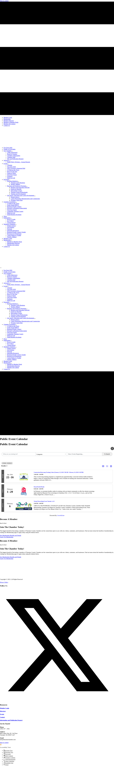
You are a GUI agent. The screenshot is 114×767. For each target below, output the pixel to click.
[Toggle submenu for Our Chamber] (12, 151)
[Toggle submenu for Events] (8, 286)
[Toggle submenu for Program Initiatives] (18, 181)
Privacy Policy (4, 582)
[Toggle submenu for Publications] (11, 218)
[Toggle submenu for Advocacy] (10, 283)
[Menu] (0, 267)
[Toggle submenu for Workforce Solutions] (16, 224)
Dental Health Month (39, 487)
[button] (112, 448)
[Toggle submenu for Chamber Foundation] (16, 202)
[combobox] (51, 454)
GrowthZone (60, 515)
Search (108, 454)
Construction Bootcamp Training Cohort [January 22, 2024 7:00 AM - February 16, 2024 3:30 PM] (58, 472)
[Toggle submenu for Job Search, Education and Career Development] (35, 318)
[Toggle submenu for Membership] (11, 240)
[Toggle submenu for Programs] (9, 302)
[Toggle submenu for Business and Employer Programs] (27, 186)
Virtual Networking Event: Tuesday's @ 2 (44, 501)
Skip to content (4, 1)
